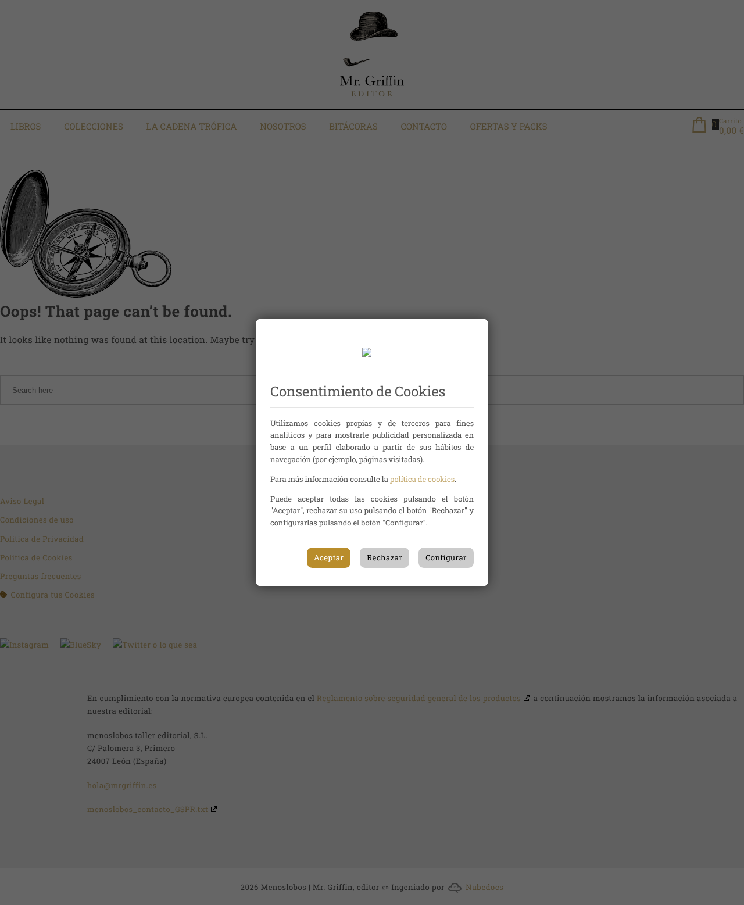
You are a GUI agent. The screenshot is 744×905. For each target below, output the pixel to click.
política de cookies (422, 479)
